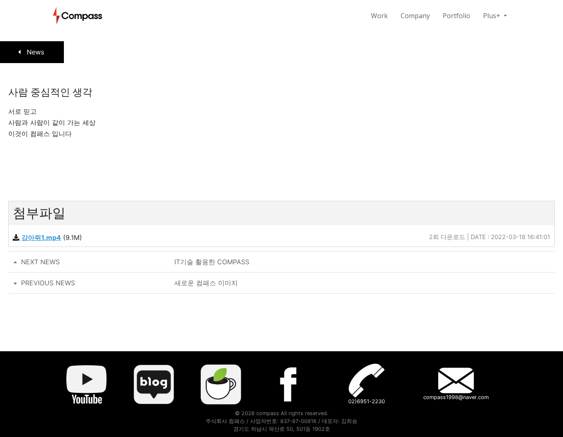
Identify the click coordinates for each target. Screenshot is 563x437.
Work (379, 15)
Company (415, 15)
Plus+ (492, 15)
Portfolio (456, 15)
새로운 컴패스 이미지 (129, 283)
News (34, 52)
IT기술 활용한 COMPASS (135, 262)
